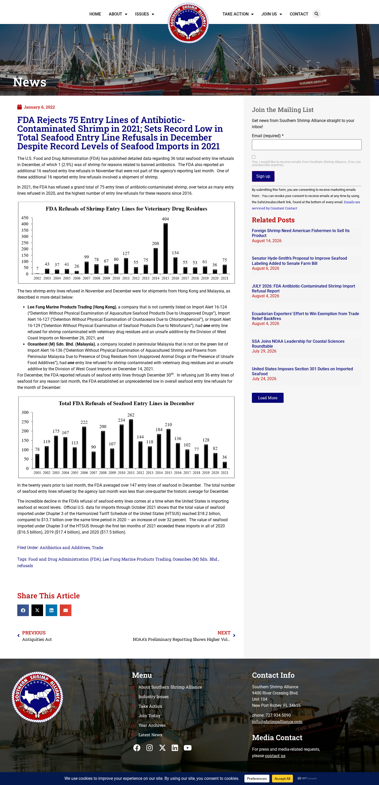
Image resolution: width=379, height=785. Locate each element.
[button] (316, 14)
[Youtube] (188, 748)
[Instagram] (150, 748)
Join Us (269, 14)
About (115, 14)
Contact (299, 14)
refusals (25, 565)
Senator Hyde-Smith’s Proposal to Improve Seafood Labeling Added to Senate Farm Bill (299, 261)
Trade (97, 547)
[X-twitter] (162, 748)
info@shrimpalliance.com (277, 721)
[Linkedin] (175, 748)
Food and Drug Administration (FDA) (64, 559)
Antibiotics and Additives (65, 547)
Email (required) (268, 136)
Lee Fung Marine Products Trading (137, 559)
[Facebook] (137, 748)
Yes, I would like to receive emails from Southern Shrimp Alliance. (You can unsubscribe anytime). (306, 163)
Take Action (236, 14)
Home (95, 14)
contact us (275, 755)
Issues (142, 14)
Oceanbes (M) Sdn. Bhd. (195, 559)
